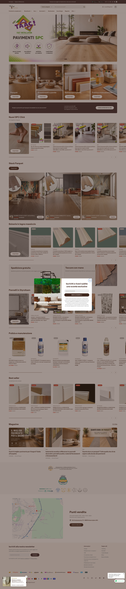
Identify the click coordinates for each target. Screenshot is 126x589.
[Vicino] (90, 280)
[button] (26, 577)
